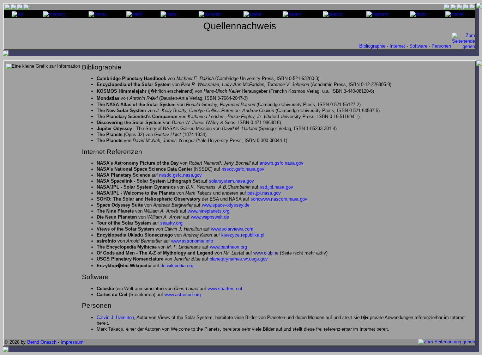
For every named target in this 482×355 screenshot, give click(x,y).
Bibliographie (372, 46)
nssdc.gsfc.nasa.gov (243, 169)
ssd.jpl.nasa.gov (276, 187)
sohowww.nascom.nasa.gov (279, 199)
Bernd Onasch (41, 342)
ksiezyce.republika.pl (242, 235)
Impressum (72, 342)
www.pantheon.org (228, 247)
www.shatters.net (224, 288)
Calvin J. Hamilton (115, 317)
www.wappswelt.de (210, 217)
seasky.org (171, 223)
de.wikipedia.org (177, 265)
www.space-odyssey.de (225, 205)
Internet (397, 46)
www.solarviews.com (232, 229)
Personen (441, 46)
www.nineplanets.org (208, 211)
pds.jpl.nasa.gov (264, 193)
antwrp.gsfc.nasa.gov (281, 163)
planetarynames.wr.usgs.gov (239, 259)
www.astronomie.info (192, 241)
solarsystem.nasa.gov (231, 181)
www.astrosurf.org (182, 294)
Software (418, 46)
